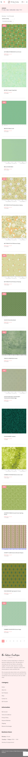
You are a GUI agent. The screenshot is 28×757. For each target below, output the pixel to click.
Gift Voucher (5, 701)
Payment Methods (6, 720)
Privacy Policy (5, 717)
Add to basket (14, 55)
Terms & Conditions (6, 714)
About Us (4, 690)
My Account (4, 711)
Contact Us (4, 698)
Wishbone (4, 752)
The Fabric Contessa (9, 751)
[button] (14, 58)
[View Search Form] (1, 2)
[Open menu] (26, 2)
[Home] (2, 9)
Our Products (5, 693)
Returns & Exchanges (7, 726)
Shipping (4, 723)
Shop (3, 695)
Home (3, 687)
